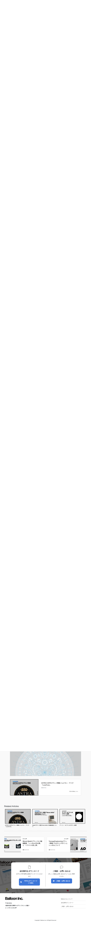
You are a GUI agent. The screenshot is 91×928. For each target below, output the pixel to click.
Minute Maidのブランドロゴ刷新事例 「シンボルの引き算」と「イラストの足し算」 (32, 843)
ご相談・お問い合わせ (67, 906)
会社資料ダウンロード (67, 902)
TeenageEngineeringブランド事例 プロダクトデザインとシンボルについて (58, 843)
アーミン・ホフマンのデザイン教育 (68, 825)
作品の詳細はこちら (73, 791)
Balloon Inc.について (67, 899)
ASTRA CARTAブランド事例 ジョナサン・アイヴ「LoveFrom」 (57, 784)
